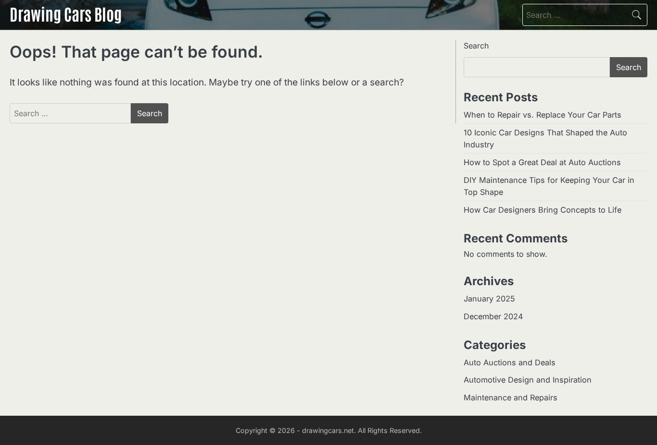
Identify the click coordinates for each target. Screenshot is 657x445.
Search (476, 45)
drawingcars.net (328, 430)
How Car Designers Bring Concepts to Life (542, 210)
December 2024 (493, 316)
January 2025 (489, 298)
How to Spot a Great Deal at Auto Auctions (542, 162)
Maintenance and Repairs (510, 397)
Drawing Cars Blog (66, 13)
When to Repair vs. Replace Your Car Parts (542, 115)
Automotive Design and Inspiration (528, 380)
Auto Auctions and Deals (510, 362)
